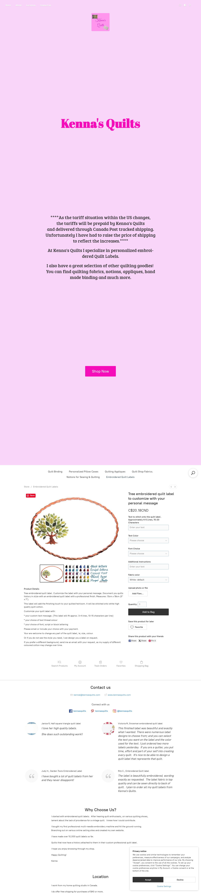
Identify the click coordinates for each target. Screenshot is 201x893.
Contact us (45, 5)
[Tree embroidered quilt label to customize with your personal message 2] (99, 573)
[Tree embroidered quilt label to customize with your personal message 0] (52, 573)
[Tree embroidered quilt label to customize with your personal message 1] (77, 573)
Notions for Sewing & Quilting (83, 477)
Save (32, 495)
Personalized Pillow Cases (83, 471)
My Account (80, 665)
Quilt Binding (55, 471)
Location (31, 5)
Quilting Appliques (115, 471)
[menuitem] (171, 487)
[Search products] (193, 473)
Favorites (121, 665)
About (18, 5)
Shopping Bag (141, 665)
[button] (138, 593)
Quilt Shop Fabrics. (142, 471)
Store (8, 5)
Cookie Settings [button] (164, 886)
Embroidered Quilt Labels (120, 477)
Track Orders (100, 665)
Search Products (59, 665)
